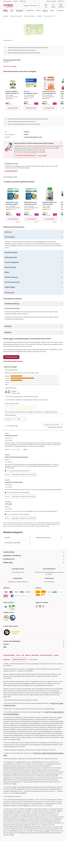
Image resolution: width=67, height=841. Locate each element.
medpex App (23, 1)
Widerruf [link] (27, 655)
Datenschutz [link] (35, 655)
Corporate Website (9, 655)
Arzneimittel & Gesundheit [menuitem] (19, 10)
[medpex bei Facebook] (36, 606)
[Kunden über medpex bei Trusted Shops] (12, 632)
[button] (25, 155)
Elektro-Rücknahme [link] (46, 655)
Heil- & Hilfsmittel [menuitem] (45, 10)
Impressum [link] (6, 659)
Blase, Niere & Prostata (29, 16)
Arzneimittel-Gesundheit (16, 16)
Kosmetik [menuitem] (38, 10)
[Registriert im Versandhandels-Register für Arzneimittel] (12, 607)
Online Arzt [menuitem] (12, 10)
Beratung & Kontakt (51, 1)
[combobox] (32, 5)
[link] (6, 618)
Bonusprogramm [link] (7, 1)
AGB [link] (22, 655)
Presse (18, 655)
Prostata (39, 16)
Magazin (15, 1)
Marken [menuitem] (52, 10)
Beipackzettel (10, 292)
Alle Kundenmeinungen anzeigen (12, 361)
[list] (33, 30)
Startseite (5, 16)
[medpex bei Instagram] (40, 606)
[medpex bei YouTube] (43, 606)
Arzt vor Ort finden (42, 155)
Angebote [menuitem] (61, 10)
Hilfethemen (61, 1)
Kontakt (56, 655)
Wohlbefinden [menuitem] (30, 10)
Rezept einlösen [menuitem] (5, 10)
